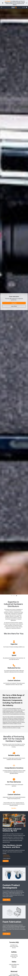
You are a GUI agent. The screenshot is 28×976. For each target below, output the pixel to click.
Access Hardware (6, 856)
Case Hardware (6, 855)
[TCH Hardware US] (14, 7)
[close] (26, 3)
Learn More (14, 305)
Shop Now (14, 302)
